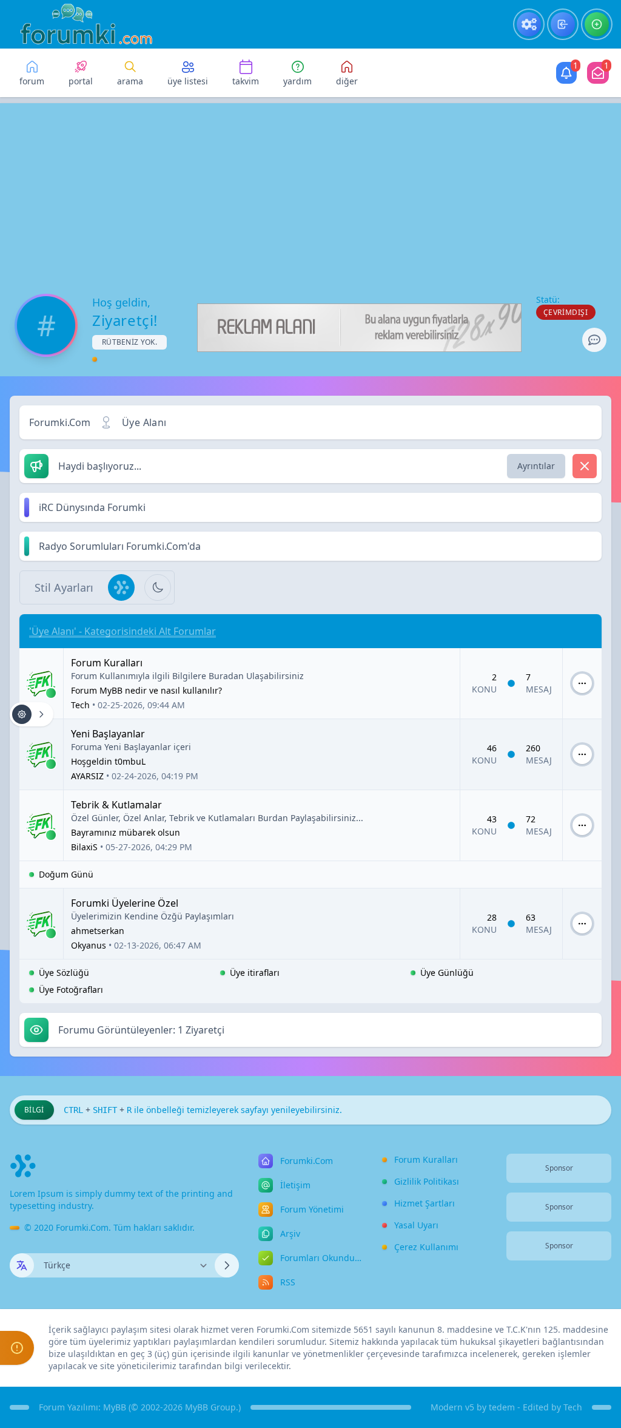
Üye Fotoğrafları (71, 989)
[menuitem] (528, 24)
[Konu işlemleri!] (31, 714)
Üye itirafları (255, 972)
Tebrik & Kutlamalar (116, 804)
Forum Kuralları (107, 662)
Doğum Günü (66, 874)
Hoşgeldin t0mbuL (108, 761)
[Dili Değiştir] (227, 1265)
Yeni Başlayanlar (108, 733)
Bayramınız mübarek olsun (125, 832)
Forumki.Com (59, 422)
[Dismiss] (584, 466)
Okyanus (88, 945)
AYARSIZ (87, 776)
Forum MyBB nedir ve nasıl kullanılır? (146, 690)
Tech (80, 705)
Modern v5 (452, 1407)
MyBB (114, 1407)
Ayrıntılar (536, 466)
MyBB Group (210, 1407)
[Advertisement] (310, 188)
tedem (502, 1407)
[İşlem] (582, 683)
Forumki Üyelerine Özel (124, 903)
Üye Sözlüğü (64, 972)
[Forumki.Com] (81, 24)
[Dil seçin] (22, 1265)
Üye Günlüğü (447, 972)
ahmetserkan (97, 930)
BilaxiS (84, 847)
